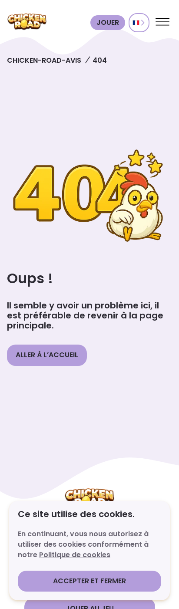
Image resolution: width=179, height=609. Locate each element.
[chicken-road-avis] (47, 22)
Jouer (107, 22)
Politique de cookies (74, 555)
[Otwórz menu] (162, 23)
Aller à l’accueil (47, 355)
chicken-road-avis (44, 60)
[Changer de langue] (139, 22)
